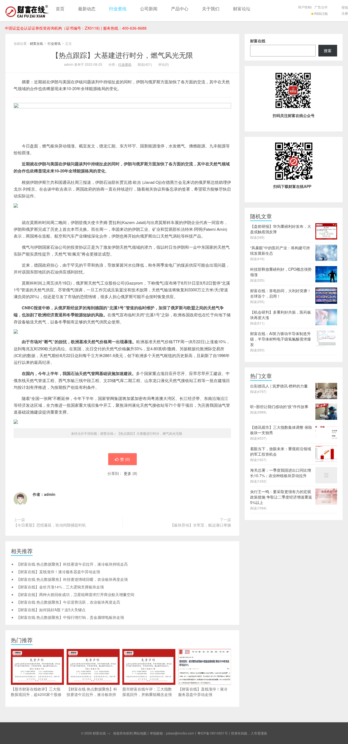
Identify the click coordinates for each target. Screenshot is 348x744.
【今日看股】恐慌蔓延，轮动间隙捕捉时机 (50, 525)
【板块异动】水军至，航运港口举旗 (200, 525)
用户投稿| (305, 7)
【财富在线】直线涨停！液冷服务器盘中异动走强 (58, 571)
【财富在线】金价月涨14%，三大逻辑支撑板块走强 (60, 586)
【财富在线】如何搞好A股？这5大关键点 (51, 609)
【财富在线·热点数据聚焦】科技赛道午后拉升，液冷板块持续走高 (72, 564)
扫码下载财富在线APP (292, 186)
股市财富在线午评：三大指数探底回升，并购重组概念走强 (147, 691)
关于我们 (210, 8)
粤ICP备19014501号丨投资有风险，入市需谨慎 (232, 733)
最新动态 (86, 8)
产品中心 (179, 8)
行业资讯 (117, 8)
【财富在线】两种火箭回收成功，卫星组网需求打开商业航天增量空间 (75, 594)
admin (49, 494)
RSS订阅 (321, 13)
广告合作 (321, 7)
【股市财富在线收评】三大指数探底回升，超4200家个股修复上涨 (36, 694)
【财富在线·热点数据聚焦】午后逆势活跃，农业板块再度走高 (68, 602)
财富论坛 (241, 8)
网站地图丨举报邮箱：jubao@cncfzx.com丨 (165, 733)
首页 (60, 8)
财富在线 (27, 10)
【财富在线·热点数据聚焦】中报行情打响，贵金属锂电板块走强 (70, 617)
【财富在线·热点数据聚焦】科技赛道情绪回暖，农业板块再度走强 (72, 579)
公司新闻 (148, 8)
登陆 (344, 7)
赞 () (125, 459)
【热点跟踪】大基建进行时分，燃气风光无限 (122, 55)
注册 (344, 13)
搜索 (327, 50)
